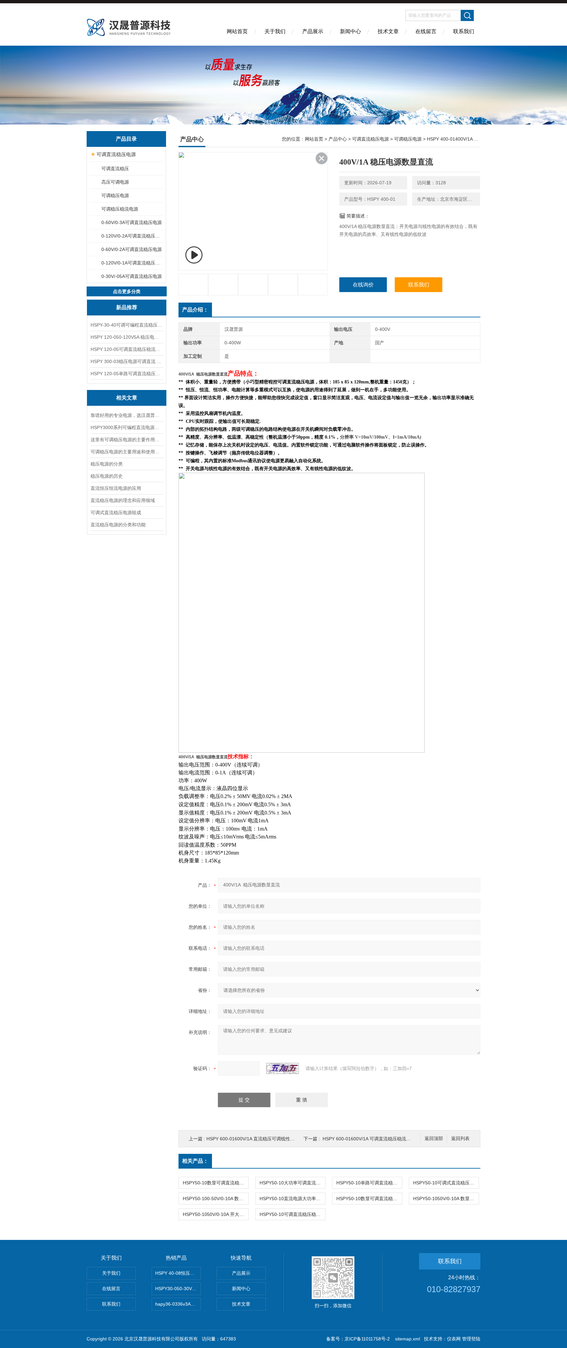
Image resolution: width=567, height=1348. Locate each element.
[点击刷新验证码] (282, 1068)
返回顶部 (434, 1138)
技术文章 (388, 31)
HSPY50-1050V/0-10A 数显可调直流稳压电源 (446, 1198)
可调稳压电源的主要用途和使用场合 (127, 451)
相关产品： (195, 1161)
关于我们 (274, 31)
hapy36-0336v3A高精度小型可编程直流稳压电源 (178, 1304)
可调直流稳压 (115, 168)
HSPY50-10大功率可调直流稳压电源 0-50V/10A (292, 1182)
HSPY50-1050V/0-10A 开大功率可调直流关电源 (215, 1214)
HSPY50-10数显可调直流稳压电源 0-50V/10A (215, 1182)
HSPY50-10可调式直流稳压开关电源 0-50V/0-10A (446, 1182)
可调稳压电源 (115, 195)
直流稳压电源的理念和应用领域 (123, 500)
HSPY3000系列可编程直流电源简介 (127, 427)
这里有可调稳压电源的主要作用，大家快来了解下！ (127, 439)
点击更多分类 (126, 291)
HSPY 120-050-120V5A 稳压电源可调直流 (127, 337)
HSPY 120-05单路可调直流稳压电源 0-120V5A (127, 373)
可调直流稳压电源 (116, 154)
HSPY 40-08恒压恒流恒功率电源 (178, 1273)
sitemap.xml (407, 1338)
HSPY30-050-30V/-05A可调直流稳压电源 (178, 1288)
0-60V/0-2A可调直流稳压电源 (131, 249)
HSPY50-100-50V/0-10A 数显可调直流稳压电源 (215, 1198)
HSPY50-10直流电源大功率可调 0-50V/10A (292, 1198)
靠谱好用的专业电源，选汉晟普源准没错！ (127, 415)
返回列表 (460, 1138)
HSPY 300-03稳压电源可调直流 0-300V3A (127, 361)
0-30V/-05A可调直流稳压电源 (131, 276)
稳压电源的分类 (107, 464)
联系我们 (463, 31)
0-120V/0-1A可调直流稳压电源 (131, 262)
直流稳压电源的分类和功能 (118, 524)
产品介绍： (195, 309)
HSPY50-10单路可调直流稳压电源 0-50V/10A (369, 1182)
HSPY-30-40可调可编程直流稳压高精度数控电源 (127, 325)
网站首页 (237, 31)
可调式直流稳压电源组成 (116, 512)
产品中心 (337, 139)
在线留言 (425, 31)
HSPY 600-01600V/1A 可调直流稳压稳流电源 (369, 1138)
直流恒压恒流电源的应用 (116, 488)
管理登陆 (471, 1338)
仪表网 (454, 1338)
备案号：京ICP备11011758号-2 (358, 1338)
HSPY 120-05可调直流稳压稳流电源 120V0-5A (127, 349)
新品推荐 (126, 307)
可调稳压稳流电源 (119, 209)
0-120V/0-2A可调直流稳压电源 (131, 236)
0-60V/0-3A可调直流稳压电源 (131, 222)
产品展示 (312, 31)
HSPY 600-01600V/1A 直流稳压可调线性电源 (252, 1138)
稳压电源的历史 (107, 476)
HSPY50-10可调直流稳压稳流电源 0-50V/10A (292, 1214)
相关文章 (126, 397)
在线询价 (363, 284)
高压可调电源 (115, 182)
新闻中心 (350, 31)
